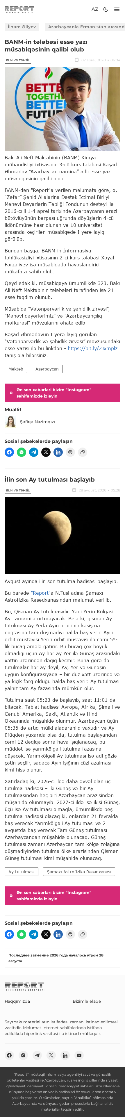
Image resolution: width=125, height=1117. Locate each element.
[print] (70, 452)
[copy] (82, 452)
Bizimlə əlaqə (87, 1001)
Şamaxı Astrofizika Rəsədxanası (79, 871)
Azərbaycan (47, 368)
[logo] (19, 9)
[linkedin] (58, 452)
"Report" (41, 593)
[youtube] (79, 1055)
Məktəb (15, 368)
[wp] (21, 452)
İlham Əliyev (22, 26)
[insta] (23, 1055)
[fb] (9, 452)
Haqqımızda (17, 1001)
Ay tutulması (21, 871)
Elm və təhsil (18, 60)
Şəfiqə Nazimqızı (37, 421)
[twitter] (46, 452)
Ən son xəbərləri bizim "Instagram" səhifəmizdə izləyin (54, 393)
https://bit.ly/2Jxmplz (92, 348)
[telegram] (33, 452)
